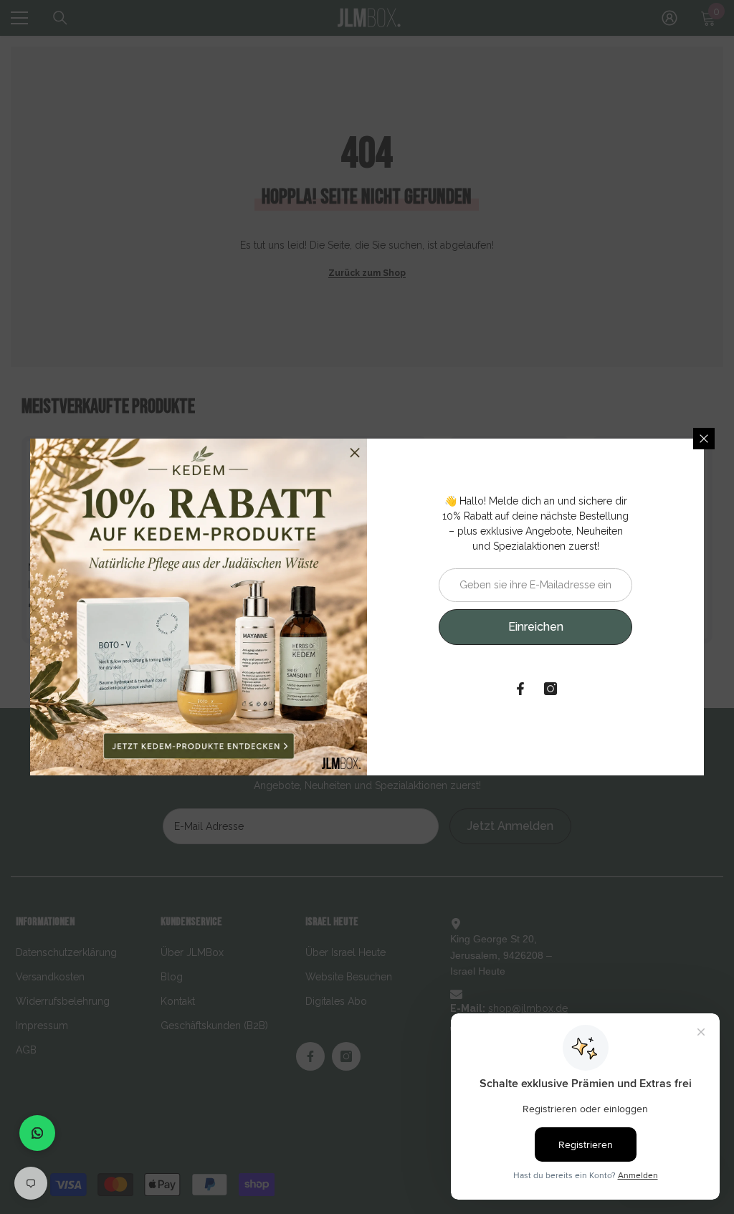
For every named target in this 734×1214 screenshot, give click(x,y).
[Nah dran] (704, 438)
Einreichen (535, 627)
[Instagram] (550, 689)
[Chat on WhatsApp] (37, 1133)
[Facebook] (520, 689)
